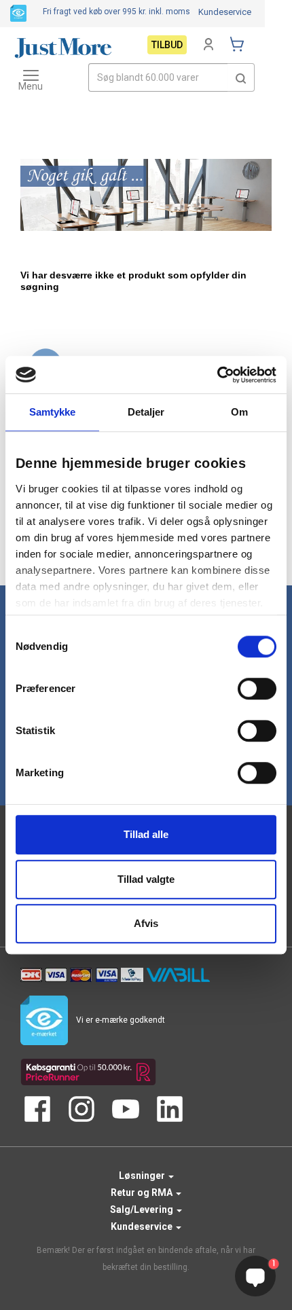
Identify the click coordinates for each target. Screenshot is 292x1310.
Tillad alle (146, 834)
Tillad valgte (146, 879)
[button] (241, 77)
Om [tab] (239, 412)
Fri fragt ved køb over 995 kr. (116, 11)
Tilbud (167, 44)
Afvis (146, 923)
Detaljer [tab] (146, 412)
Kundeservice (224, 12)
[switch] (257, 688)
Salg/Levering (142, 1209)
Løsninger (143, 1175)
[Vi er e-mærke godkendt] (18, 12)
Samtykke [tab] (52, 412)
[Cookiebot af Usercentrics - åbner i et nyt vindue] (217, 375)
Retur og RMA (143, 1192)
